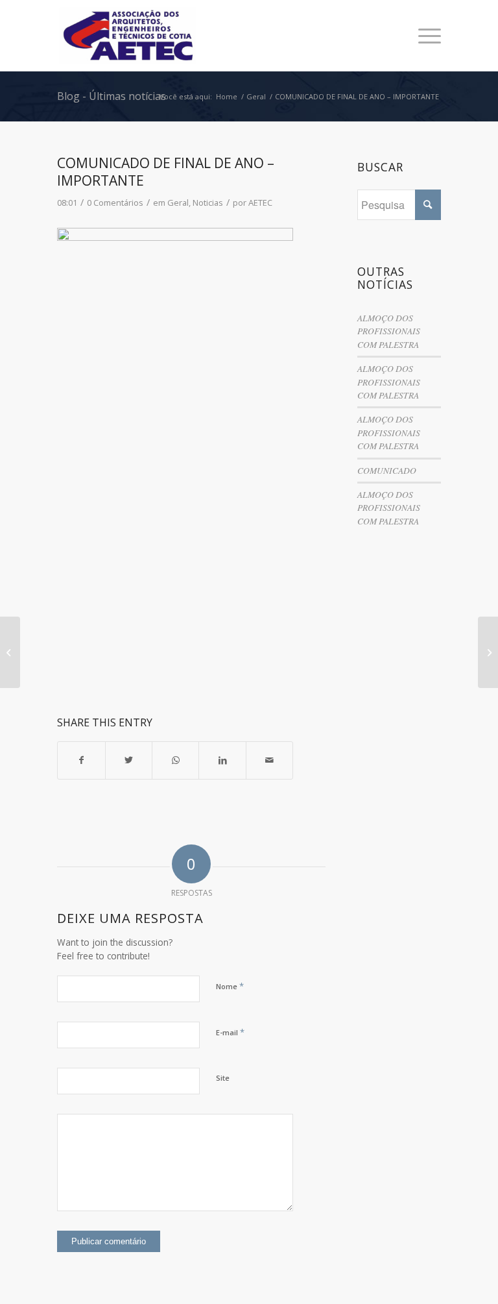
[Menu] (423, 35)
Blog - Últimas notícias (111, 96)
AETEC (260, 202)
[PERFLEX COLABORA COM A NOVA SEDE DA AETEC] (10, 652)
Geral (178, 202)
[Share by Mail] (269, 760)
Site (223, 1078)
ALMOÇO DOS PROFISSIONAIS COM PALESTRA (388, 331)
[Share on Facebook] (81, 760)
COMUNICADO (386, 470)
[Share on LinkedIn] (222, 760)
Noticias (208, 202)
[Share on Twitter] (129, 760)
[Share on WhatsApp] (175, 760)
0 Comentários (115, 202)
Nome (230, 986)
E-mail (230, 1032)
